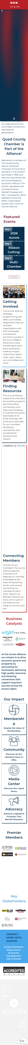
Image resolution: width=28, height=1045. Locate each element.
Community (4, 987)
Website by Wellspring (14, 1044)
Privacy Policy (22, 1026)
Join (25, 1018)
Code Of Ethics (22, 1027)
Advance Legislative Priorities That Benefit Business (14, 816)
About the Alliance (6, 991)
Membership (5, 984)
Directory (24, 1020)
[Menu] (14, 118)
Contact (3, 993)
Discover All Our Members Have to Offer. (14, 757)
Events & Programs (7, 988)
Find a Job (24, 1022)
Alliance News (22, 1023)
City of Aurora (13, 959)
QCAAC (3, 986)
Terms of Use (23, 1024)
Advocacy (4, 990)
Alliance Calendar (21, 1019)
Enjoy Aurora (14, 950)
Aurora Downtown (13, 947)
